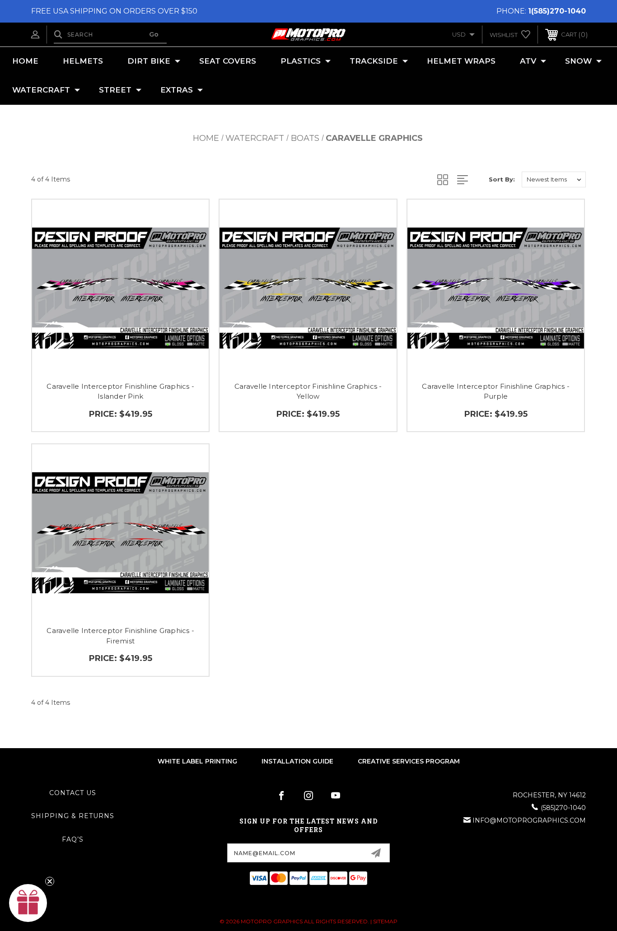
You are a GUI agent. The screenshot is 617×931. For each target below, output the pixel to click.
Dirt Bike (148, 60)
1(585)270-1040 (557, 11)
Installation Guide (297, 761)
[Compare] (191, 264)
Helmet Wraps (461, 60)
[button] (28, 903)
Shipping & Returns (72, 816)
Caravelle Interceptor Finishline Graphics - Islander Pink (120, 391)
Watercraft (41, 89)
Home (25, 60)
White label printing (197, 761)
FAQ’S (73, 839)
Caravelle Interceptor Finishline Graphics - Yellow (308, 391)
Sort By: (502, 179)
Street (115, 89)
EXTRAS (176, 89)
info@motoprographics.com (529, 820)
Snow (578, 60)
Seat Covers (227, 60)
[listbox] (554, 179)
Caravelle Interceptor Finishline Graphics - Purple (496, 391)
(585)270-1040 (563, 808)
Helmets (83, 60)
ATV (528, 60)
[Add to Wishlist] (191, 241)
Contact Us (72, 793)
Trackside (374, 60)
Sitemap (385, 921)
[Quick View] (191, 218)
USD (459, 34)
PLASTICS (300, 60)
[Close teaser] (49, 881)
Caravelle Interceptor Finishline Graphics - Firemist (120, 635)
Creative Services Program (409, 761)
